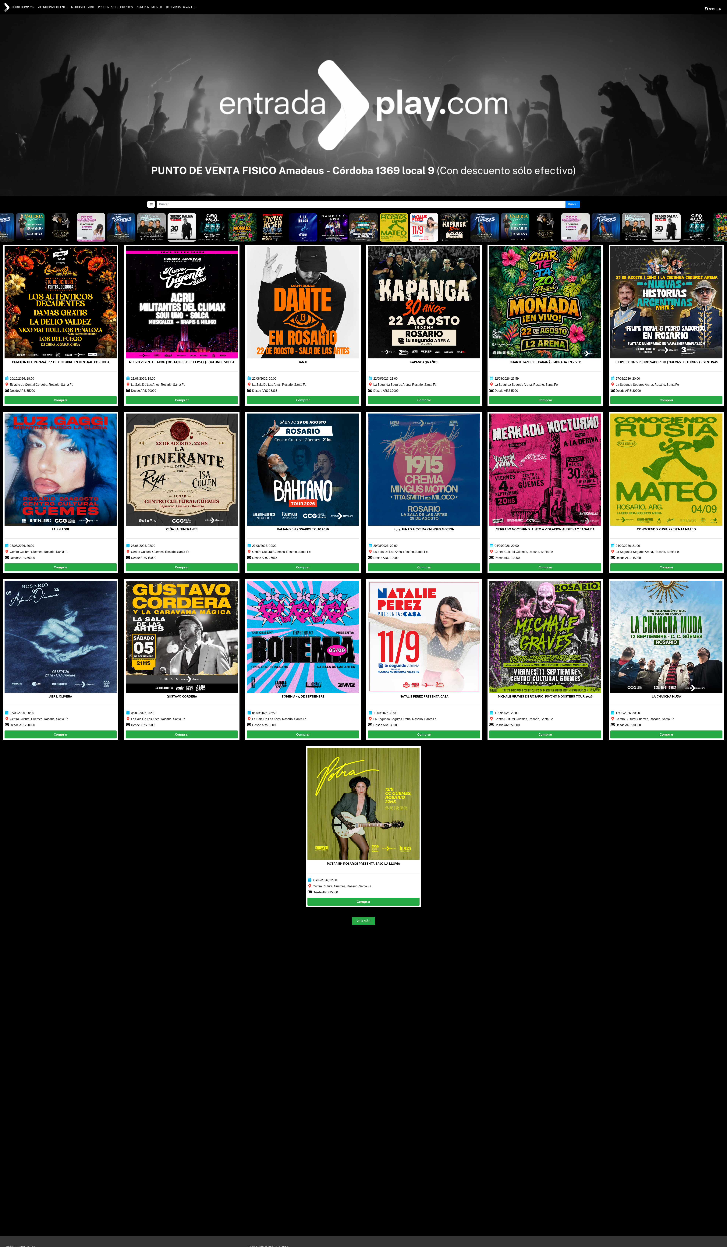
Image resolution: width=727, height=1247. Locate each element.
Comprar (61, 400)
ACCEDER (714, 9)
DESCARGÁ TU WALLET (181, 7)
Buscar (572, 204)
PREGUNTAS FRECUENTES (115, 7)
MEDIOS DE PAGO (82, 7)
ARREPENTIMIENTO (149, 7)
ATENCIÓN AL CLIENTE (52, 7)
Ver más (364, 921)
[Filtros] (151, 204)
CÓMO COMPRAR (23, 7)
